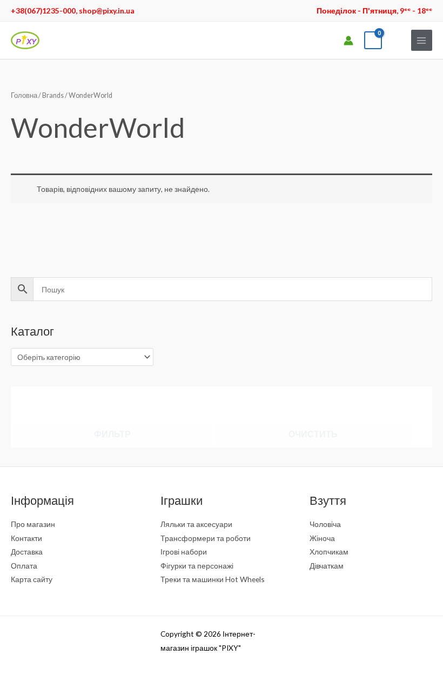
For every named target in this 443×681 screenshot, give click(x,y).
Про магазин (33, 524)
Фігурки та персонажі (196, 565)
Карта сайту (31, 579)
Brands (53, 95)
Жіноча (322, 538)
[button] (396, 40)
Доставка (27, 551)
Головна (24, 95)
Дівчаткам (327, 565)
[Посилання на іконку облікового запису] (348, 40)
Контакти (26, 538)
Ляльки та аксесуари (196, 524)
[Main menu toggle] (421, 40)
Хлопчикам (329, 551)
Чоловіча (325, 524)
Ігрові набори (183, 551)
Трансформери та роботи (205, 538)
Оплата (24, 565)
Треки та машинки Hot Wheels (212, 579)
